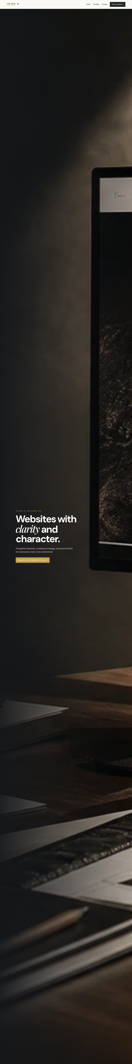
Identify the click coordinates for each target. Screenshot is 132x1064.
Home (88, 4)
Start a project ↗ (118, 4)
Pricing (104, 4)
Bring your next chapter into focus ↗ (33, 560)
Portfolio (96, 4)
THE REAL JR (13, 4)
